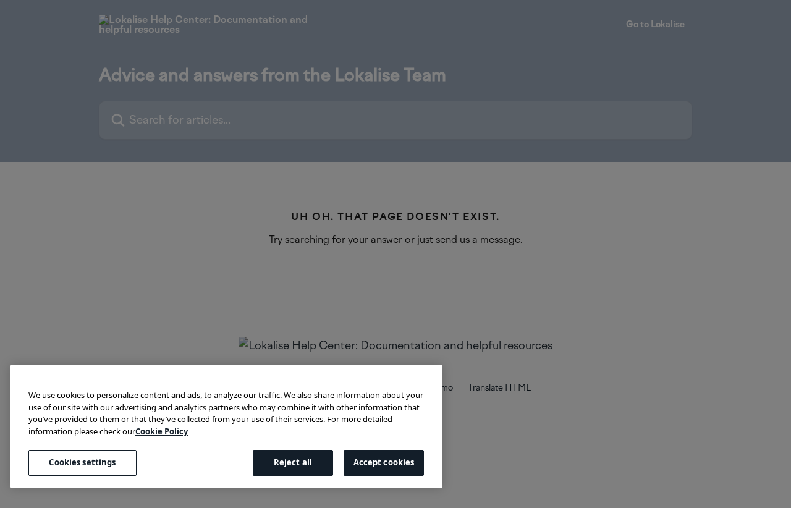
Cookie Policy (161, 431)
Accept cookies (384, 462)
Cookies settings (82, 462)
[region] (226, 426)
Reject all (293, 462)
